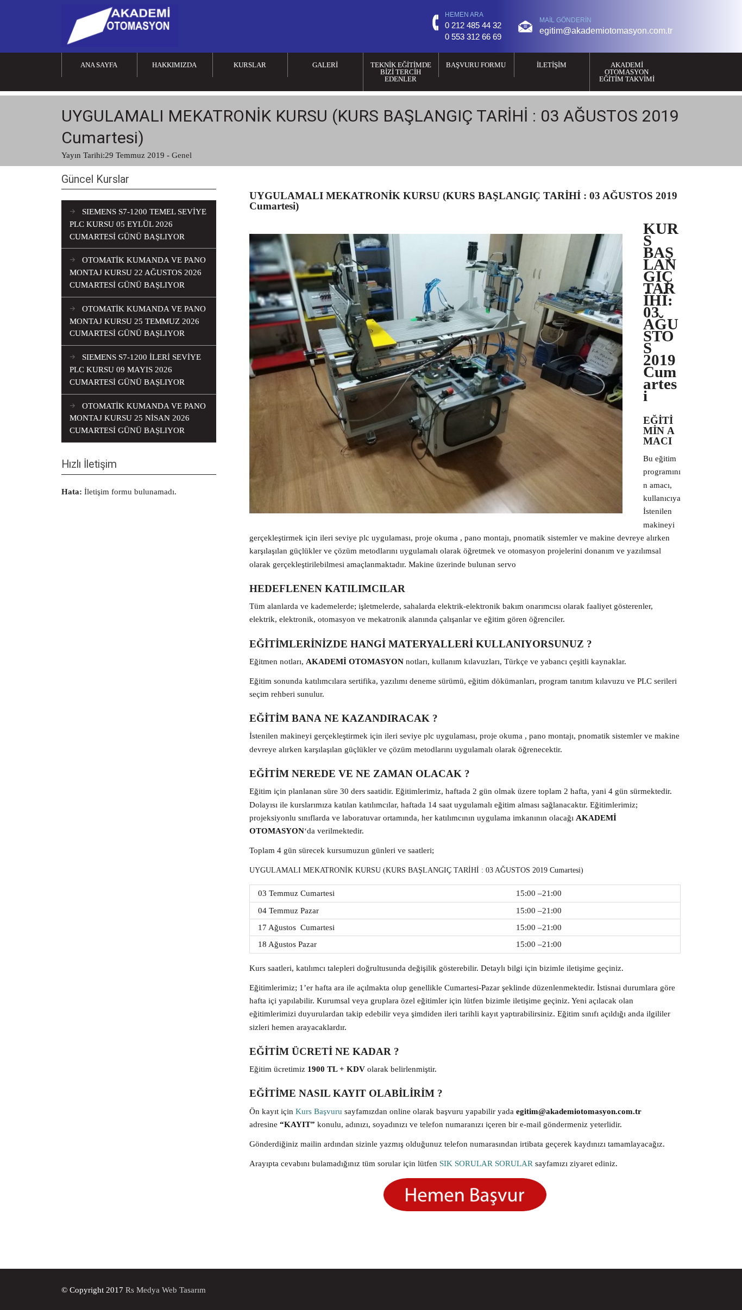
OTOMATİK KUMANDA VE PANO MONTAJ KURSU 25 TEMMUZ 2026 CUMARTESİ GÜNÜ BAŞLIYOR (138, 321)
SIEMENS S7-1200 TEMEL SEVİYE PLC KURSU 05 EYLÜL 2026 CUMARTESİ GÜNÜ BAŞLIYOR (138, 224)
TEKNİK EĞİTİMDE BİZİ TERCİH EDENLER (400, 72)
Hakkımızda (174, 65)
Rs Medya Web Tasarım (165, 1289)
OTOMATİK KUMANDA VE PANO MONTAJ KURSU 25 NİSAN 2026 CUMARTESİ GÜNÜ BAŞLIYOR (138, 418)
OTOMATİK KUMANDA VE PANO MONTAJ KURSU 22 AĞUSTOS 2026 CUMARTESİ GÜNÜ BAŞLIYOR (138, 272)
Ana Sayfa (98, 65)
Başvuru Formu (476, 65)
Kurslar (250, 65)
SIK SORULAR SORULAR (486, 1163)
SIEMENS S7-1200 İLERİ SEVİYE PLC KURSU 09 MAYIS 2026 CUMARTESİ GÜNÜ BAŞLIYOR (135, 369)
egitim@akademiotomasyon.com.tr (605, 30)
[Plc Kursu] (119, 44)
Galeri (325, 65)
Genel (182, 155)
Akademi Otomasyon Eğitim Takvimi (627, 72)
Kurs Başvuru (318, 1111)
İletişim (552, 65)
